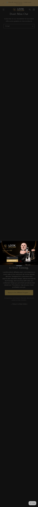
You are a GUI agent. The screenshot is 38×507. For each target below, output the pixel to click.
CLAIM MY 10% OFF (12, 260)
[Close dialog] (1, 241)
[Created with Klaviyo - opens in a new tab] (19, 265)
